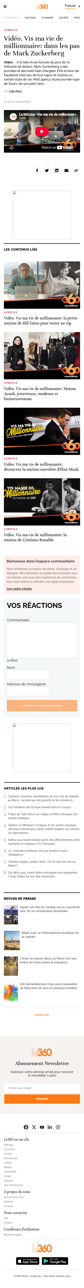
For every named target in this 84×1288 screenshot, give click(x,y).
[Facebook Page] (26, 1127)
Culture (8, 1162)
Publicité (8, 1201)
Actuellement (11, 17)
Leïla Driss (15, 91)
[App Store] (27, 1260)
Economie (47, 18)
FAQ (6, 1218)
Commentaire (18, 620)
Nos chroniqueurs (13, 1185)
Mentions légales (13, 1234)
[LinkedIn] (50, 1127)
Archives (8, 1206)
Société (63, 18)
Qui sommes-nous (14, 1197)
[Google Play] (55, 1260)
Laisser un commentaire (42, 706)
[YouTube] (42, 1127)
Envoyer (42, 1098)
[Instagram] (58, 1127)
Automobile (10, 1171)
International (11, 1158)
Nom (11, 667)
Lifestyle (10, 30)
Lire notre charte (19, 589)
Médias (8, 1167)
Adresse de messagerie (26, 684)
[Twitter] (34, 1127)
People (7, 1176)
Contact (8, 1222)
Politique (30, 18)
